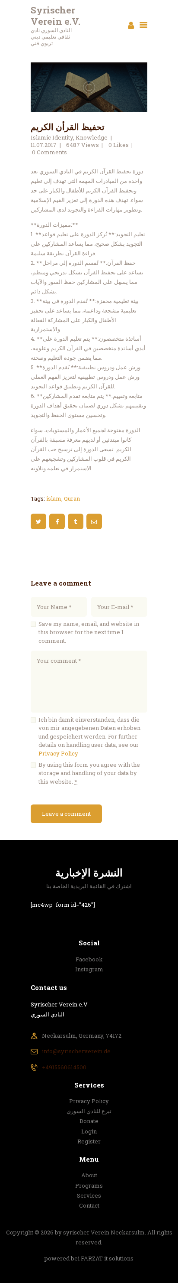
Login (89, 1131)
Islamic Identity (52, 137)
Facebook (89, 959)
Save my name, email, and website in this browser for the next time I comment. (88, 632)
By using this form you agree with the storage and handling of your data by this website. (89, 773)
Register (89, 1141)
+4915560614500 (64, 1067)
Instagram (89, 969)
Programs (89, 1185)
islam (53, 498)
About (89, 1175)
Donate (89, 1121)
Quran (72, 498)
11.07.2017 (44, 145)
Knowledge (92, 137)
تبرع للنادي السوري (89, 1111)
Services (89, 1195)
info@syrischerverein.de (76, 1051)
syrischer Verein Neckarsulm (104, 1232)
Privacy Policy (58, 753)
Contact (89, 1205)
